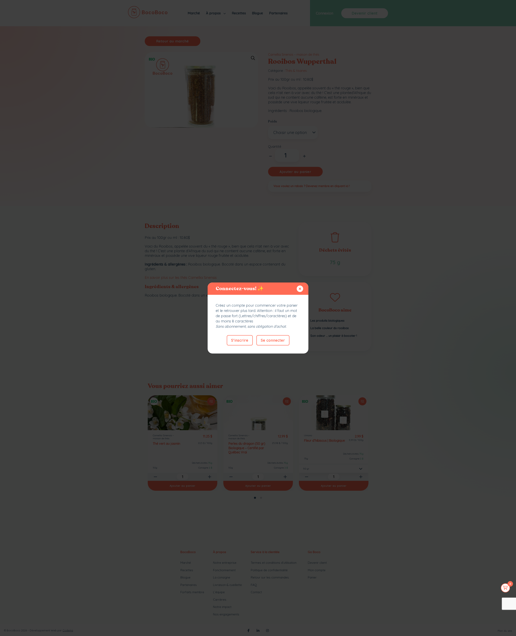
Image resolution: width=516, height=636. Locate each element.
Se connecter (273, 340)
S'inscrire (239, 340)
